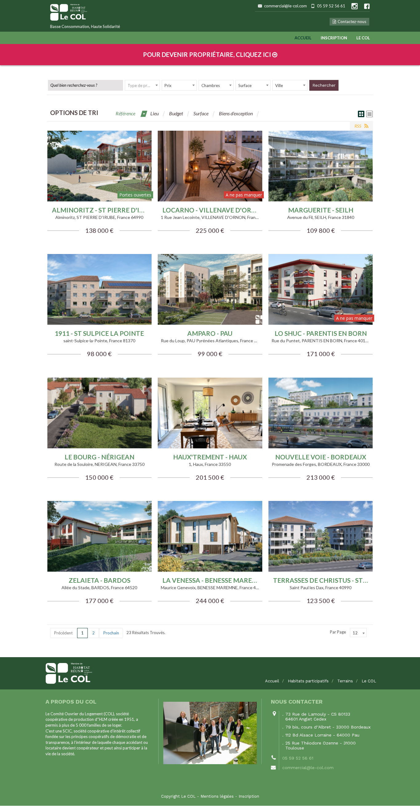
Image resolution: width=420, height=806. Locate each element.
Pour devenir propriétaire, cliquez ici (207, 54)
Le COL (363, 37)
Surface (200, 113)
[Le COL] (210, 673)
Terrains (345, 681)
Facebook (367, 6)
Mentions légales (217, 796)
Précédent (63, 632)
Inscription (334, 37)
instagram (354, 6)
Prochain (111, 632)
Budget (176, 113)
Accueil (303, 37)
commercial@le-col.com (285, 5)
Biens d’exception (236, 113)
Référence (125, 113)
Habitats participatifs (308, 681)
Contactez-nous (352, 21)
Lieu (154, 113)
